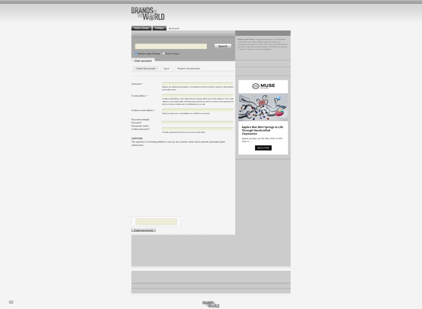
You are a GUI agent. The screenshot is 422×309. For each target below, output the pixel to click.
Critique (159, 28)
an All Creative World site (159, 20)
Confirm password (140, 129)
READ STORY (263, 148)
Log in (166, 68)
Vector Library (141, 28)
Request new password (189, 68)
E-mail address (139, 96)
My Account (174, 28)
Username (137, 84)
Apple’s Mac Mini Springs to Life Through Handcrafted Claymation (262, 130)
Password (136, 122)
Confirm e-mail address (143, 110)
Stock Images (172, 53)
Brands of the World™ (148, 13)
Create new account (147, 69)
